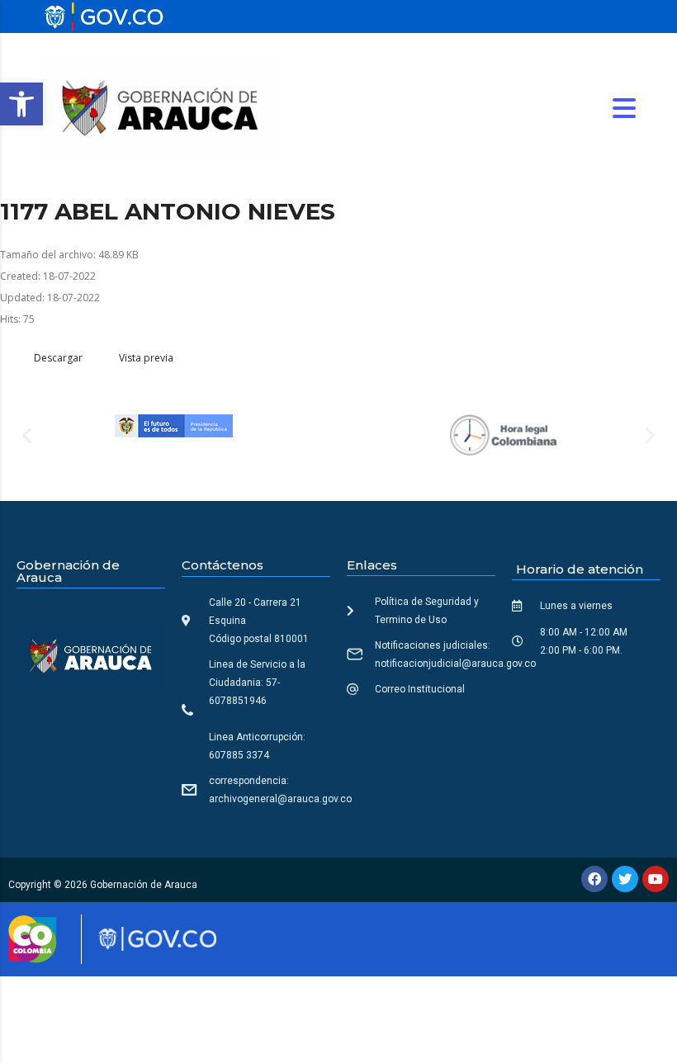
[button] (21, 104)
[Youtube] (655, 879)
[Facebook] (594, 879)
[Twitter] (625, 879)
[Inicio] (160, 107)
